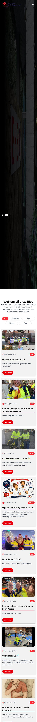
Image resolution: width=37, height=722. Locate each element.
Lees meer (8, 373)
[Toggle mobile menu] (33, 4)
